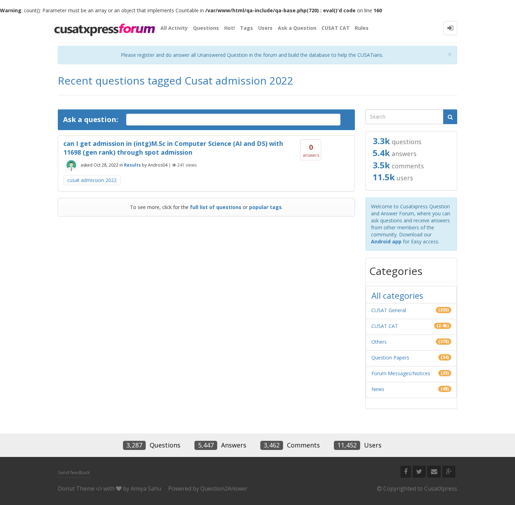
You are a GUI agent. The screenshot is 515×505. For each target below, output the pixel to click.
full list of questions (215, 207)
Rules (362, 28)
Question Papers (390, 357)
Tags (246, 28)
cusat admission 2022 (92, 180)
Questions (206, 28)
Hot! (229, 28)
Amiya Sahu (146, 488)
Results (132, 165)
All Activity (174, 28)
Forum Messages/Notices (400, 373)
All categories (397, 295)
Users (265, 28)
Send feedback (74, 472)
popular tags (265, 207)
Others (379, 341)
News (377, 389)
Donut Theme (76, 488)
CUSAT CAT (336, 28)
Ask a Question (297, 28)
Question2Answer (223, 488)
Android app (386, 241)
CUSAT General (388, 310)
